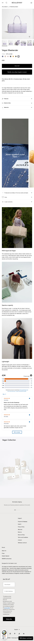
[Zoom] (29, 37)
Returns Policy (21, 535)
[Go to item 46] (23, 43)
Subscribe (17, 632)
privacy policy (7, 608)
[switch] (4, 638)
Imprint (19, 524)
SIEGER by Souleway (6, 558)
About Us (4, 550)
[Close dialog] (31, 613)
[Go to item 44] (11, 43)
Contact (20, 540)
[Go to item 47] (29, 43)
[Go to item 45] (17, 43)
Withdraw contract (22, 542)
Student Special (5, 556)
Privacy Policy (21, 527)
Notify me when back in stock (17, 72)
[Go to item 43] (4, 43)
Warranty (20, 529)
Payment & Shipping (22, 521)
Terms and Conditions (23, 537)
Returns (20, 532)
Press (3, 553)
